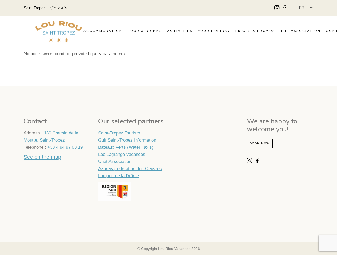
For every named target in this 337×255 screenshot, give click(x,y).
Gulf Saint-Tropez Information (127, 140)
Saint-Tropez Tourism (119, 133)
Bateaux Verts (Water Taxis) (125, 147)
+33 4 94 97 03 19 (65, 147)
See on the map (42, 157)
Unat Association (114, 161)
